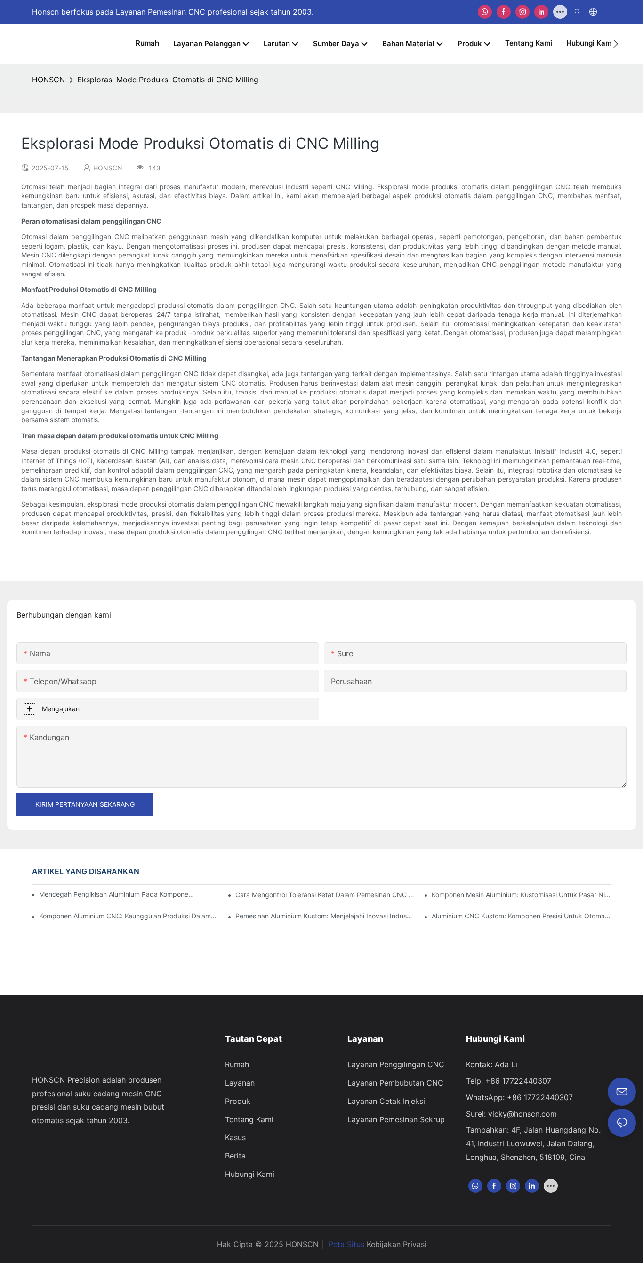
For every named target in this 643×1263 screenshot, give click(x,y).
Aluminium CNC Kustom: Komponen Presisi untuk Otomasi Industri (521, 916)
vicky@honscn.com (522, 1113)
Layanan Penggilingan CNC (395, 1064)
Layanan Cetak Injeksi (386, 1101)
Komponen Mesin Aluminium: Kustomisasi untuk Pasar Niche (521, 895)
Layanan (240, 1082)
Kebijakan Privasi (396, 1244)
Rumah (237, 1064)
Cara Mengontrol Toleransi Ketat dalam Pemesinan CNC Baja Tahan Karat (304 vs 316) (324, 895)
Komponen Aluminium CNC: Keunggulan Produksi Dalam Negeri (128, 916)
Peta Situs (346, 1244)
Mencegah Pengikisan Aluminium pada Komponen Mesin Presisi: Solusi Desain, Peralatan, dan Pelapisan (117, 894)
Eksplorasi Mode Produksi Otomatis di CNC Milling (167, 79)
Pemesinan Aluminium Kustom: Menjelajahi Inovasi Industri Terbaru (324, 916)
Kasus (235, 1137)
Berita (235, 1155)
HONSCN (48, 79)
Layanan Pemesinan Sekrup (396, 1119)
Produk (237, 1101)
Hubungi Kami (249, 1174)
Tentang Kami (249, 1119)
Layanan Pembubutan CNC (395, 1082)
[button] (615, 44)
